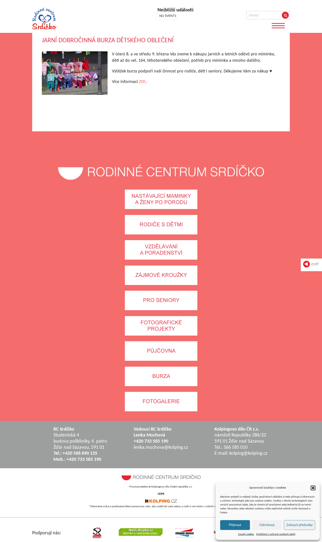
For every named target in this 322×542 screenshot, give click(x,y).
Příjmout (235, 525)
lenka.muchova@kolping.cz (161, 447)
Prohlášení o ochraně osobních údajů (275, 534)
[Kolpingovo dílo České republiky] (161, 502)
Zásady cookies (246, 534)
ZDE (142, 82)
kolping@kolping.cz (248, 453)
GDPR (161, 494)
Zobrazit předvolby (299, 525)
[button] (313, 488)
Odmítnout (266, 525)
